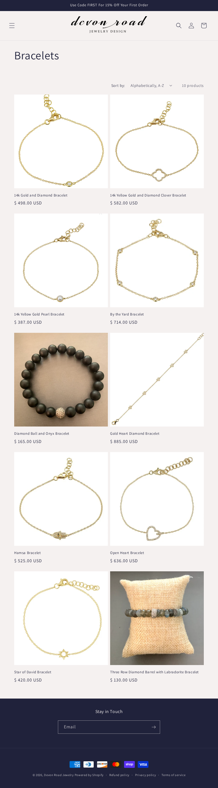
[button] (12, 25)
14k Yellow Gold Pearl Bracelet (39, 314)
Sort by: (118, 85)
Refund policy (119, 775)
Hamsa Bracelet (27, 553)
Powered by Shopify (89, 775)
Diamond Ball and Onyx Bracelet (41, 433)
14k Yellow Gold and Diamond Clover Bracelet (148, 195)
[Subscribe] (153, 727)
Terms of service (173, 775)
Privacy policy (145, 775)
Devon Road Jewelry (59, 775)
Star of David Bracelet (32, 672)
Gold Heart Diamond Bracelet (134, 433)
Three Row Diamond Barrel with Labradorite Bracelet (154, 672)
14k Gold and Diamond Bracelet (40, 195)
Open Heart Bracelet (127, 553)
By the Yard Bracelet (127, 314)
